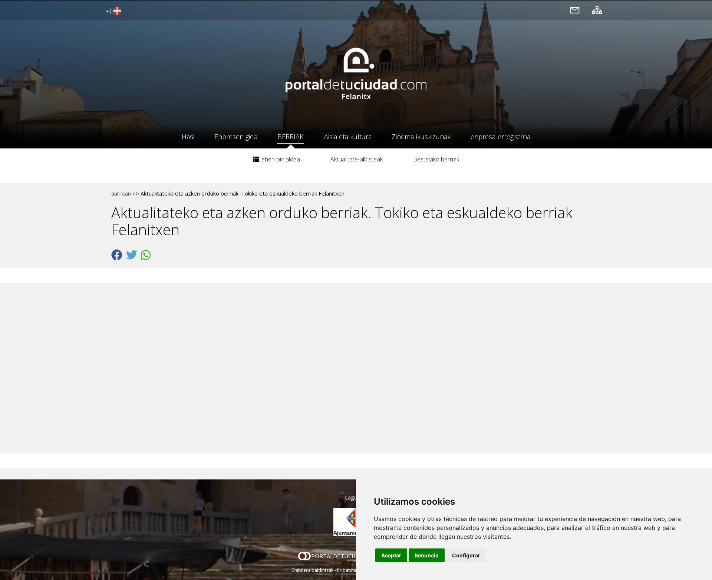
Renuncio (427, 555)
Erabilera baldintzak (312, 570)
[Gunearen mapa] (597, 9)
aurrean (121, 193)
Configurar (466, 555)
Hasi (188, 136)
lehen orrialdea (279, 159)
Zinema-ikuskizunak (421, 136)
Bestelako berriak (436, 159)
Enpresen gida (235, 136)
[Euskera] (112, 11)
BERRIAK (290, 136)
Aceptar (391, 555)
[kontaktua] (574, 9)
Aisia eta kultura (348, 136)
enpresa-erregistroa (500, 136)
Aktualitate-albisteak (356, 159)
